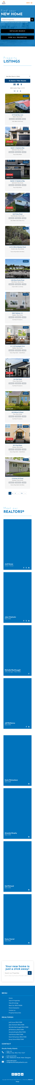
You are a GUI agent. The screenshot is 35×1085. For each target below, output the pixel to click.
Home (11, 998)
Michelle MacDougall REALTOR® (18, 1027)
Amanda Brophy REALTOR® (17, 1032)
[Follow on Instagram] (13, 1074)
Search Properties (14, 1000)
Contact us (12, 1010)
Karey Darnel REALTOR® (16, 1039)
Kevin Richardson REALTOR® (17, 1037)
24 (17, 91)
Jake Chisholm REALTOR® (16, 1025)
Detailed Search (17, 31)
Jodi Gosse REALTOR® (15, 1022)
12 (14, 91)
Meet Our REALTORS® (15, 1005)
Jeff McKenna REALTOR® (16, 1030)
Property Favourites (15, 1013)
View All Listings (13, 1003)
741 (22, 493)
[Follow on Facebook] (16, 1074)
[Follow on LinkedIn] (22, 1074)
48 (20, 91)
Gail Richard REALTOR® (16, 1034)
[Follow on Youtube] (19, 1074)
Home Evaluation (14, 1008)
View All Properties (17, 37)
